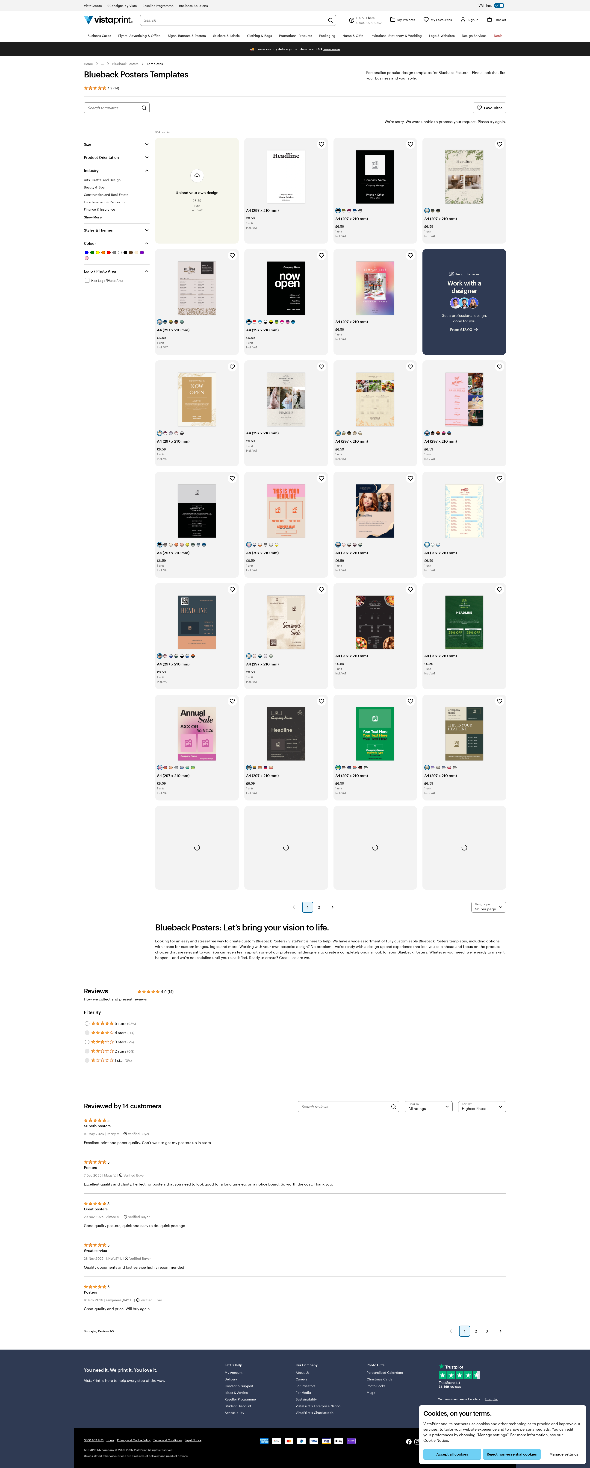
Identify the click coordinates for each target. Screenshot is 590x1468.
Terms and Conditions (167, 1440)
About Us (303, 1372)
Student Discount (238, 1406)
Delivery (231, 1379)
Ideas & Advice (236, 1392)
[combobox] (234, 20)
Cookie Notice (435, 1440)
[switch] (495, 5)
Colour (90, 243)
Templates (155, 64)
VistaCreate (93, 6)
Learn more (331, 49)
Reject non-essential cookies (512, 1454)
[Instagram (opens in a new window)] (417, 1442)
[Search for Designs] (144, 107)
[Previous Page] (293, 907)
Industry (91, 170)
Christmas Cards (379, 1379)
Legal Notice (193, 1440)
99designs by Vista (122, 6)
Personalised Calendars (385, 1372)
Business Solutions (193, 6)
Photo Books (376, 1386)
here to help (115, 1380)
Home (88, 64)
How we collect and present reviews (115, 999)
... (102, 64)
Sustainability (306, 1399)
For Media (303, 1392)
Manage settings (563, 1454)
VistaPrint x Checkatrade (314, 1413)
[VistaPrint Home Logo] (108, 20)
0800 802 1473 (94, 1440)
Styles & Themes (98, 230)
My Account (234, 1372)
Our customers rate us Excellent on (468, 1399)
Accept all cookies (452, 1454)
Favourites (493, 108)
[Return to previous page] (450, 1331)
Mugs (371, 1392)
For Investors (305, 1386)
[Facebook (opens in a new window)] (409, 1442)
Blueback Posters (125, 64)
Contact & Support (239, 1386)
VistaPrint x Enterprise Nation (318, 1406)
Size (87, 144)
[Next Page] (332, 907)
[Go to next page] (500, 1331)
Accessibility (234, 1413)
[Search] (330, 20)
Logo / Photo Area (100, 271)
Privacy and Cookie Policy (133, 1440)
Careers (302, 1379)
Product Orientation (101, 157)
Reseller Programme (158, 6)
